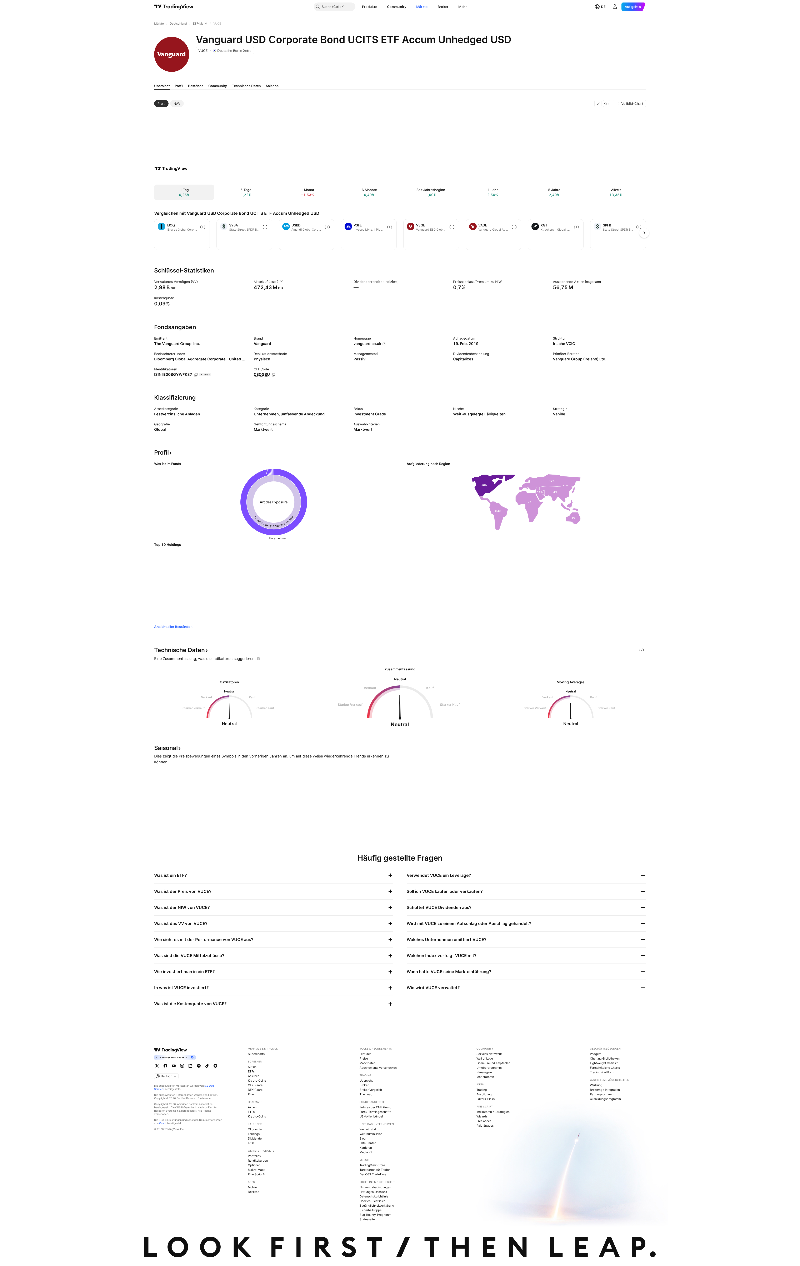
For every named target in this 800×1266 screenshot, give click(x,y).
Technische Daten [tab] (246, 86)
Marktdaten (367, 1063)
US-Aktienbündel (371, 1116)
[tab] (161, 103)
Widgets (595, 1054)
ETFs (251, 1071)
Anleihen (253, 1076)
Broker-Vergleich (371, 1089)
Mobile (252, 1187)
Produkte (369, 7)
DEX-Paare (255, 1089)
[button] (380, 6)
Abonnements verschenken (378, 1067)
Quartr (162, 1123)
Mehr (462, 7)
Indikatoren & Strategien (493, 1112)
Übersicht (366, 1080)
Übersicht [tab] (162, 86)
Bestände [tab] (195, 86)
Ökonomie (255, 1129)
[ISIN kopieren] (196, 375)
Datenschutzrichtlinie (374, 1196)
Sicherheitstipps (370, 1210)
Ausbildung (484, 1094)
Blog (363, 1138)
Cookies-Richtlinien (372, 1201)
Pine (251, 1094)
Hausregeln (484, 1072)
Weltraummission (371, 1134)
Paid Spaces (485, 1125)
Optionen (254, 1165)
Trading (481, 1089)
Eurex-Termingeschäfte (375, 1112)
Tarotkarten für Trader (375, 1169)
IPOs (251, 1143)
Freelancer (483, 1121)
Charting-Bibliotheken (605, 1058)
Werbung (596, 1085)
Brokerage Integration (605, 1089)
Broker (443, 7)
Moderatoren (485, 1077)
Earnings (254, 1134)
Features (365, 1054)
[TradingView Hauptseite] (174, 7)
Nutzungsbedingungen (375, 1187)
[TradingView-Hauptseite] (170, 1050)
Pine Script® (256, 1174)
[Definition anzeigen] (200, 282)
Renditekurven (258, 1160)
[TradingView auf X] (157, 1066)
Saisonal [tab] (272, 86)
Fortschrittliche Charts (605, 1067)
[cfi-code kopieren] (273, 375)
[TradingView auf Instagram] (182, 1066)
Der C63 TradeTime (373, 1174)
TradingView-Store (372, 1165)
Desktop (253, 1192)
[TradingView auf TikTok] (207, 1066)
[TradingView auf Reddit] (215, 1066)
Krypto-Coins (257, 1080)
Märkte (422, 7)
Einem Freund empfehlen (493, 1063)
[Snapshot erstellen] (597, 103)
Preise (364, 1058)
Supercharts (256, 1054)
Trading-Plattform (602, 1072)
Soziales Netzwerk (489, 1054)
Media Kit (366, 1152)
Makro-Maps (256, 1169)
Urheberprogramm (489, 1067)
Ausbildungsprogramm (605, 1099)
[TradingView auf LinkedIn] (190, 1066)
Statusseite (367, 1219)
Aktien (252, 1067)
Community (396, 7)
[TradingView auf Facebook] (165, 1066)
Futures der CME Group (375, 1107)
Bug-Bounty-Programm (375, 1214)
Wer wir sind (368, 1129)
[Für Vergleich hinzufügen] (202, 227)
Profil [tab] (179, 86)
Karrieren (366, 1147)
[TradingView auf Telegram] (199, 1066)
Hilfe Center (368, 1143)
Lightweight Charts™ (604, 1063)
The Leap (366, 1094)
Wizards (482, 1116)
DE (603, 7)
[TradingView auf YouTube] (174, 1066)
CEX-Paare (255, 1085)
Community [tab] (217, 86)
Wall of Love (484, 1058)
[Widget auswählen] (606, 103)
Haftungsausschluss (373, 1192)
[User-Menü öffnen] (615, 6)
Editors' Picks (485, 1099)
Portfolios (254, 1156)
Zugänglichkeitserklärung (377, 1205)
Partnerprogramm (602, 1094)
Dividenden (255, 1138)
